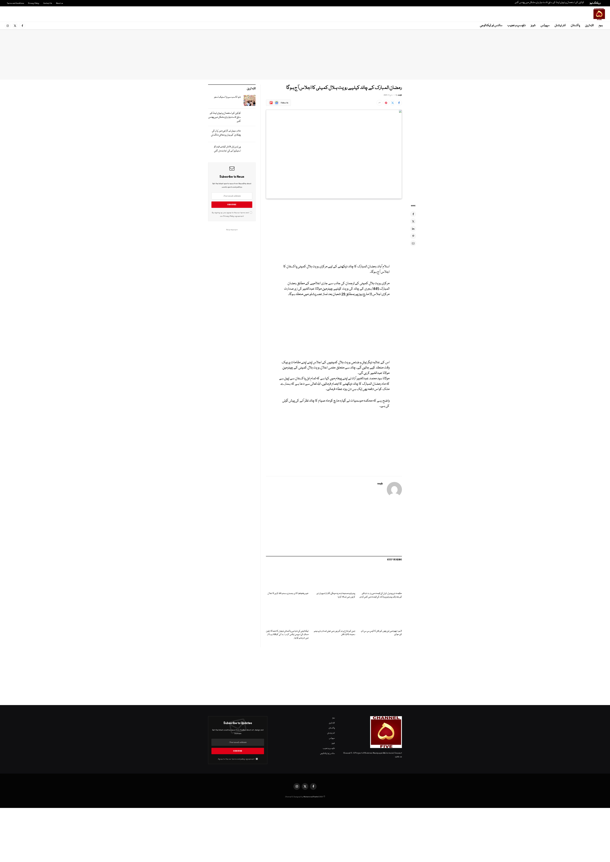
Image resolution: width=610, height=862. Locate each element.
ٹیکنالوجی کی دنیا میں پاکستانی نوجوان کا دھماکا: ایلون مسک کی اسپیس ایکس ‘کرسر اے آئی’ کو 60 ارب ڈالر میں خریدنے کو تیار (287, 635)
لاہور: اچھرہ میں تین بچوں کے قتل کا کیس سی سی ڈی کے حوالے (381, 633)
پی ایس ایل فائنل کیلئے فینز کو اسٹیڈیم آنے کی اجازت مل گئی (227, 149)
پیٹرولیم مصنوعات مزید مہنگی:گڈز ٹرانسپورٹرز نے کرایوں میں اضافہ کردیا (335, 595)
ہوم (601, 25)
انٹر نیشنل (560, 25)
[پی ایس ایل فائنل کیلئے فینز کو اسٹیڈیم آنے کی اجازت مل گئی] (250, 150)
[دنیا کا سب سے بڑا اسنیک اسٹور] (250, 100)
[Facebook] (413, 214)
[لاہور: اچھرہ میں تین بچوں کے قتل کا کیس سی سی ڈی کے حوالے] (380, 615)
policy (243, 759)
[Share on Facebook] (399, 103)
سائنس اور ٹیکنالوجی (491, 25)
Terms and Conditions (15, 3)
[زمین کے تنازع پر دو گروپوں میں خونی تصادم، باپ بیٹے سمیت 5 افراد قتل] (334, 615)
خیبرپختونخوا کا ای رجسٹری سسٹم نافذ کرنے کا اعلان (288, 593)
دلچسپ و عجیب (516, 25)
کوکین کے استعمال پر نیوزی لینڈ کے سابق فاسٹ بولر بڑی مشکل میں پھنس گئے (549, 2)
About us (59, 3)
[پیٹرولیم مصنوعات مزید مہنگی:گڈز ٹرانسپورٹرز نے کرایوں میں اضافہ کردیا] (334, 577)
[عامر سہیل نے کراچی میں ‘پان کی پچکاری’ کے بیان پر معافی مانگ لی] (250, 134)
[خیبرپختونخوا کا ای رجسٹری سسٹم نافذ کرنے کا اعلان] (287, 577)
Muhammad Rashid (311, 796)
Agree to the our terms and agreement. (236, 759)
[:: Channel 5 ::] (599, 14)
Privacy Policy (33, 3)
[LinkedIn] (413, 229)
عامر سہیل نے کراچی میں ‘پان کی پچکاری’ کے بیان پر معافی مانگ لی (226, 133)
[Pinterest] (413, 236)
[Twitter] (413, 221)
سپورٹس (545, 25)
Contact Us (47, 3)
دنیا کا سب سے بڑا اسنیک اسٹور (227, 97)
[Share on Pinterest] (386, 103)
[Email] (413, 243)
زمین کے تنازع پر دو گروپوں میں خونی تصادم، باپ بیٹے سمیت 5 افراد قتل (334, 633)
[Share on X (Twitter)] (392, 103)
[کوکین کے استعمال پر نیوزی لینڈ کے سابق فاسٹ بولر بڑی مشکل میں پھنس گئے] (250, 116)
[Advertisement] (305, 13)
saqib (400, 95)
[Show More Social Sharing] (379, 103)
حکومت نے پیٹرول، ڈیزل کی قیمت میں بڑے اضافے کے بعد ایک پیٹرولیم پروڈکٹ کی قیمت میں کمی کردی (380, 595)
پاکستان (575, 25)
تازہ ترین (589, 25)
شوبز (533, 25)
